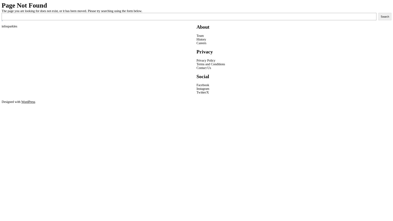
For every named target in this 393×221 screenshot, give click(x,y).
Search (385, 16)
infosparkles (9, 26)
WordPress (28, 102)
